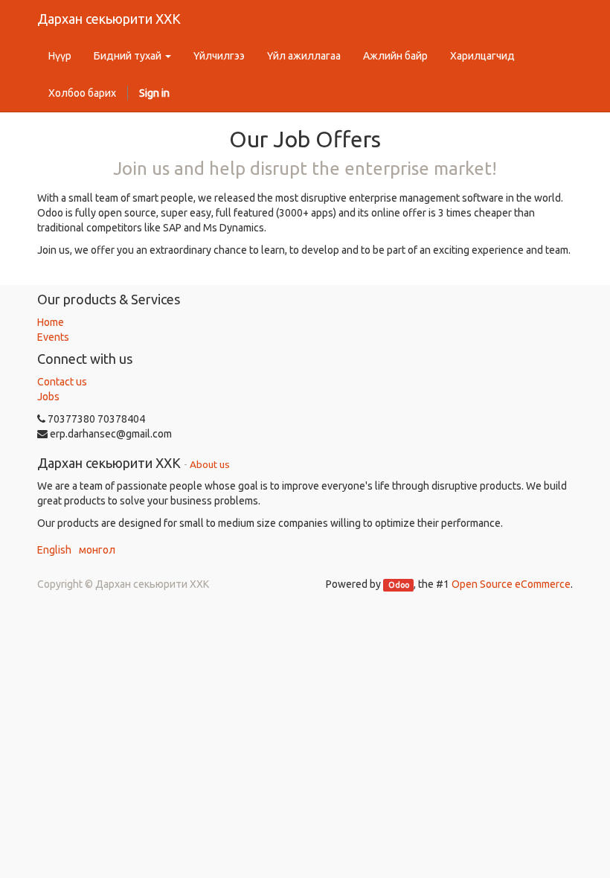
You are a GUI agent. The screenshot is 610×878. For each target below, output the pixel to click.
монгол (97, 550)
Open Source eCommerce (511, 584)
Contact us (62, 382)
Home (50, 322)
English (54, 550)
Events (53, 337)
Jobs (48, 397)
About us (210, 464)
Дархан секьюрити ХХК (109, 18)
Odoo (398, 584)
